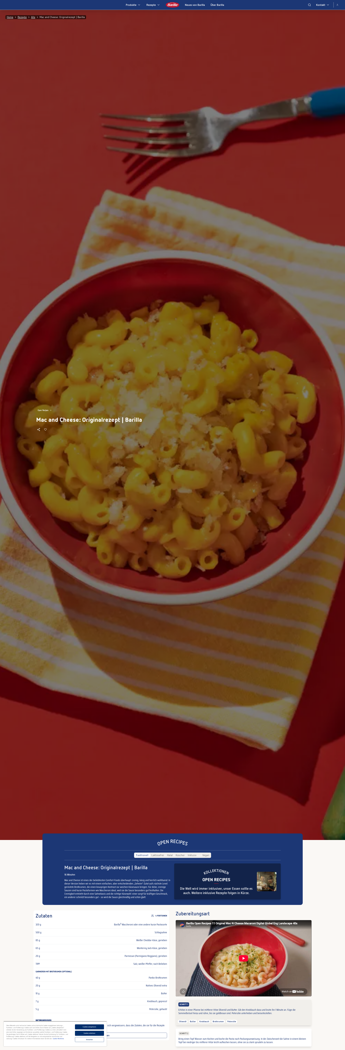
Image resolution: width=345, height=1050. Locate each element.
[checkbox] (243, 1012)
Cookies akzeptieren (89, 1027)
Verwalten (89, 1039)
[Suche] (309, 5)
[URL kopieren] (38, 429)
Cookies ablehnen (89, 1033)
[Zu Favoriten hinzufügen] (45, 429)
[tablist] (172, 855)
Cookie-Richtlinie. (58, 1038)
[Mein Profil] (337, 5)
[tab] (142, 855)
